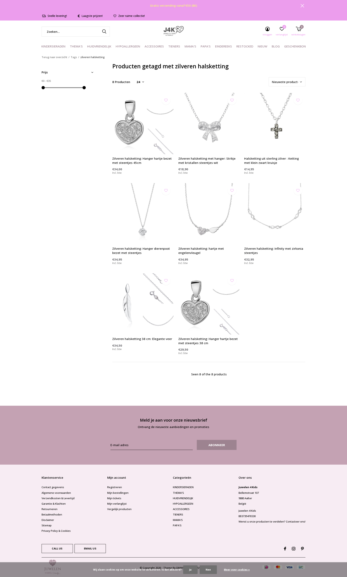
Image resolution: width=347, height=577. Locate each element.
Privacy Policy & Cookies (56, 531)
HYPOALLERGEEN (128, 46)
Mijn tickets (114, 498)
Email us (90, 548)
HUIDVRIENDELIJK (99, 46)
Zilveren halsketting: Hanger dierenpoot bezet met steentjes (141, 250)
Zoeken (104, 32)
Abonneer (216, 445)
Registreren (114, 487)
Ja (190, 569)
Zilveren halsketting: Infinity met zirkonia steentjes (273, 250)
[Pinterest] (302, 548)
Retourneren (49, 509)
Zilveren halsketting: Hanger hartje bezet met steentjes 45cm (142, 160)
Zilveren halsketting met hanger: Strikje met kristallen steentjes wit (207, 160)
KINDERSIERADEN (53, 46)
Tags (74, 57)
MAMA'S (190, 46)
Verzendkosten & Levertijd (58, 498)
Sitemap (47, 525)
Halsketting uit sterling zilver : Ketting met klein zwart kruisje (271, 160)
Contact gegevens (53, 487)
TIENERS (174, 46)
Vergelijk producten (119, 509)
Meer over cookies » (237, 569)
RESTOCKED (244, 46)
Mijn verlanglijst (117, 503)
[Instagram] (293, 548)
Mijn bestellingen (118, 493)
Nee (208, 569)
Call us (57, 548)
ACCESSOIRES (154, 46)
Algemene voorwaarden (56, 493)
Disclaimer (48, 520)
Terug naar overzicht (54, 57)
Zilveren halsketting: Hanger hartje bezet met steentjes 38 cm (208, 341)
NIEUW (262, 46)
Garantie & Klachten (54, 503)
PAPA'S (206, 46)
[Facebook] (285, 548)
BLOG (276, 46)
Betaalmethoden (52, 514)
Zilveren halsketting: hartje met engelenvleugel (201, 250)
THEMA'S (76, 46)
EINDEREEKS (223, 46)
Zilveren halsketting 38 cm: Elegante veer (142, 339)
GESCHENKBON (295, 46)
